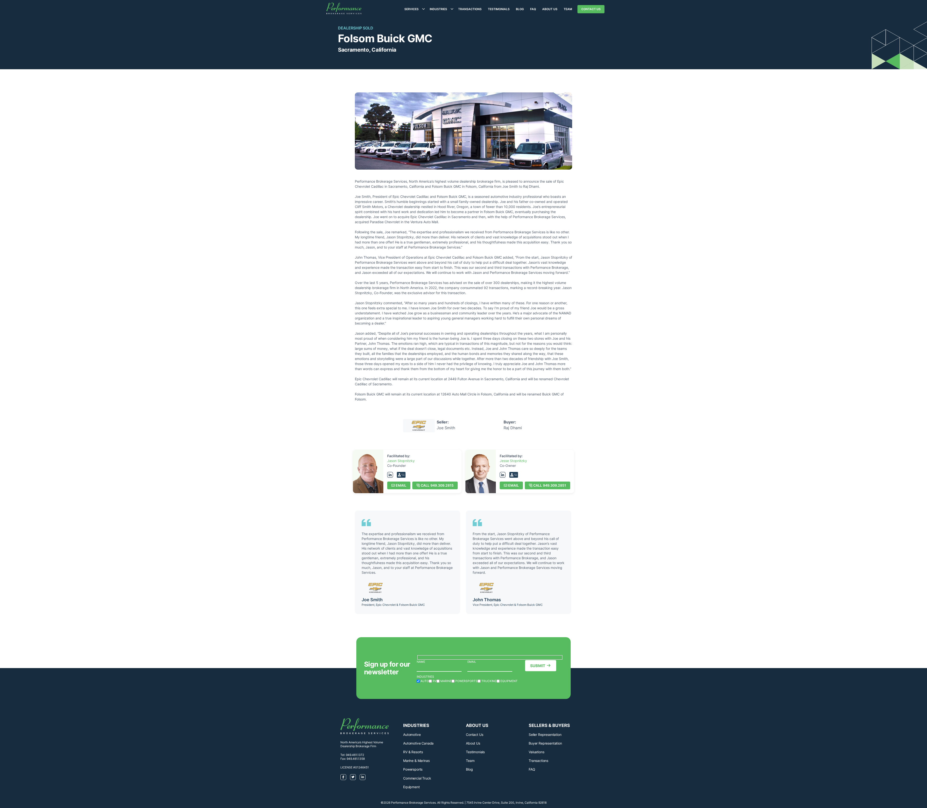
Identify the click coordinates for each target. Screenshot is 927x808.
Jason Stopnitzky (401, 461)
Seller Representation (545, 734)
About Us (549, 9)
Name (421, 661)
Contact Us (591, 9)
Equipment (411, 787)
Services (411, 9)
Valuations (536, 752)
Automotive (412, 734)
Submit (537, 665)
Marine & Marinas (416, 761)
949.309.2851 (549, 485)
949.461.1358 (356, 758)
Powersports (412, 769)
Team (568, 9)
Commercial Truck (417, 778)
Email (401, 485)
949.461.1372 (355, 755)
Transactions (470, 9)
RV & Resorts (413, 752)
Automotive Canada (418, 743)
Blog (520, 9)
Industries (438, 9)
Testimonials (499, 9)
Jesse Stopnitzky (513, 461)
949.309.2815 (437, 485)
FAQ (533, 9)
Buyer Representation (545, 743)
